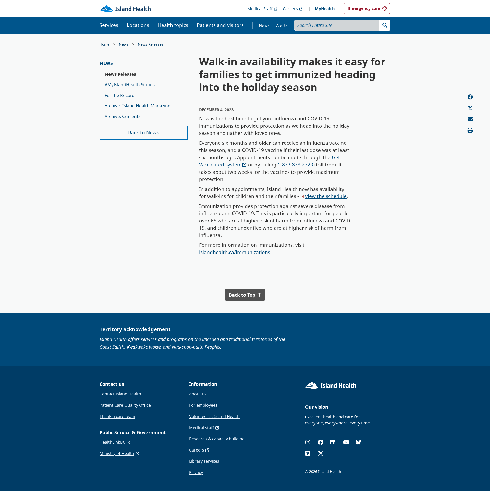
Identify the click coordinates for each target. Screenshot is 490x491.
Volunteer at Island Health (214, 416)
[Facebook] (321, 442)
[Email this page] (470, 119)
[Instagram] (307, 442)
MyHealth (325, 8)
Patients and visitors (220, 25)
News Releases (150, 44)
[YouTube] (346, 442)
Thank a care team (117, 416)
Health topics (173, 25)
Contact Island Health (120, 394)
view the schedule (326, 196)
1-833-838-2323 (295, 164)
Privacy (196, 472)
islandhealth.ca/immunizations (234, 252)
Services (109, 25)
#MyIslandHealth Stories (130, 84)
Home (104, 44)
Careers (290, 8)
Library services (204, 461)
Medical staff (201, 427)
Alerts (282, 25)
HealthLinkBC (112, 442)
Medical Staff (260, 8)
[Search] (384, 25)
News (264, 25)
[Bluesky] (358, 442)
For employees (203, 405)
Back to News (143, 132)
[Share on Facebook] (470, 97)
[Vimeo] (307, 453)
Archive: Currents (122, 116)
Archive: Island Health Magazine (137, 106)
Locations (138, 25)
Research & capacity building (217, 439)
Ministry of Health (117, 453)
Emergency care (364, 8)
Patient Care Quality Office (125, 405)
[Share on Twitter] (470, 108)
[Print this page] (470, 130)
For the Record (119, 95)
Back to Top (242, 295)
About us (197, 394)
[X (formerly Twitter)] (321, 453)
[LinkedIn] (332, 442)
